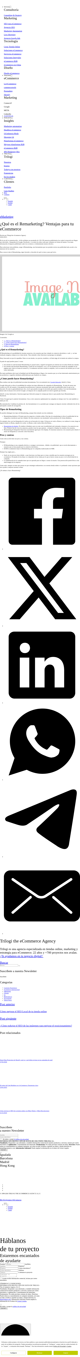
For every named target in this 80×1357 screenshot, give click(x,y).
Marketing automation (13, 126)
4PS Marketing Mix (12, 152)
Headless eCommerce (12, 130)
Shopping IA (9, 137)
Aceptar (65, 1353)
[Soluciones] (11, 75)
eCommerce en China (12, 65)
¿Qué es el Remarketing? (12, 341)
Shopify (7, 95)
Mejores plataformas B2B (14, 144)
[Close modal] (1, 1152)
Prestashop (8, 91)
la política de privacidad (21, 1139)
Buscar (4, 962)
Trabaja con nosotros (12, 169)
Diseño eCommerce (12, 73)
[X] (42, 626)
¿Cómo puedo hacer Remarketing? (15, 342)
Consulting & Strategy (13, 15)
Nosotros (7, 162)
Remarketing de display (11, 426)
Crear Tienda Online (12, 47)
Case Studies (9, 191)
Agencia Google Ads (12, 38)
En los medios (9, 177)
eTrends (6, 993)
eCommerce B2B (10, 61)
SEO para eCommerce (12, 24)
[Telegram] (42, 857)
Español (10, 201)
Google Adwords (55, 382)
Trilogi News (8, 1000)
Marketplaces (8, 997)
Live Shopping (10, 34)
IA (4, 995)
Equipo (7, 166)
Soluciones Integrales (12, 57)
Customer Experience (10, 988)
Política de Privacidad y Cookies (62, 1346)
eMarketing (6, 216)
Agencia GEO (9, 27)
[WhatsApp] (42, 780)
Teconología (7, 998)
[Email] (42, 934)
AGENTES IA (8, 116)
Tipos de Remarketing (11, 344)
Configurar (13, 1353)
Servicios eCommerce (12, 54)
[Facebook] (42, 549)
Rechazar (39, 1353)
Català (10, 205)
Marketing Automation (13, 31)
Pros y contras (9, 346)
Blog (5, 193)
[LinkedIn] (42, 703)
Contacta (6, 194)
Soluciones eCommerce (13, 50)
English (10, 203)
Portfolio (7, 187)
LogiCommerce (10, 84)
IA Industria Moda (11, 133)
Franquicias (8, 173)
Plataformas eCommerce (14, 141)
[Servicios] (10, 7)
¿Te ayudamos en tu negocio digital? (21, 956)
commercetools (10, 87)
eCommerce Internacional (12, 989)
